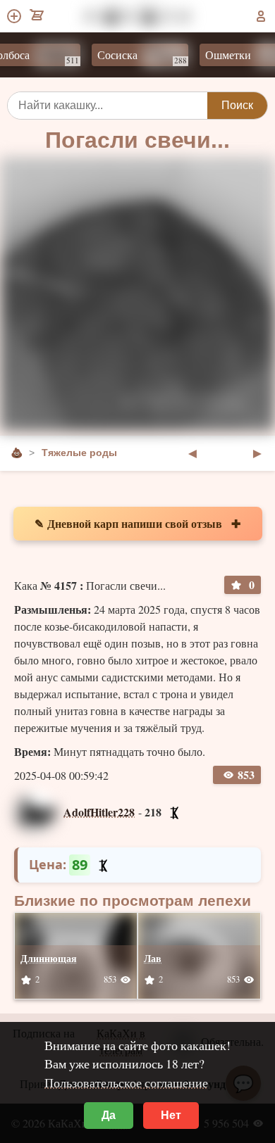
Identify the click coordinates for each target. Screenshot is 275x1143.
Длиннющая (48, 958)
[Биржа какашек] (37, 16)
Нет (171, 1115)
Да (109, 1115)
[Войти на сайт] (260, 16)
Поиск (237, 105)
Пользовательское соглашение (126, 1082)
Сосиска (134, 56)
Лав (152, 958)
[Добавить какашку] (15, 16)
